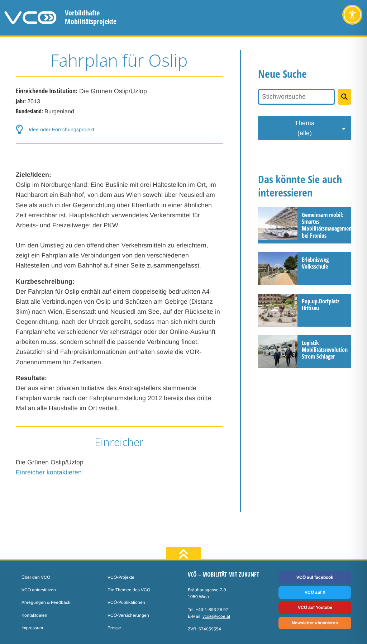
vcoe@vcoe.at (216, 616)
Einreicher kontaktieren (49, 472)
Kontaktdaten (34, 615)
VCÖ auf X (315, 592)
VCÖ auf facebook (314, 577)
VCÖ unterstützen (39, 589)
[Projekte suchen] (344, 97)
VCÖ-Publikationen (126, 602)
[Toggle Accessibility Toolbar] (352, 14)
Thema (305, 128)
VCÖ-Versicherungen (128, 615)
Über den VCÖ (36, 577)
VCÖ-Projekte (121, 577)
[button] (119, 129)
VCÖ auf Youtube (315, 607)
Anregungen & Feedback (46, 602)
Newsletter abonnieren (315, 622)
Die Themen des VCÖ (129, 589)
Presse (114, 627)
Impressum (32, 627)
